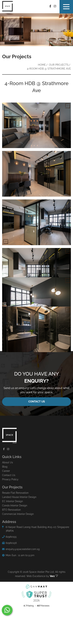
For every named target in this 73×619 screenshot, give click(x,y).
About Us (7, 462)
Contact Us (8, 475)
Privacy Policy (10, 479)
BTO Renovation (11, 509)
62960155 (11, 536)
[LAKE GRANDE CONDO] (36, 125)
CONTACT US (36, 401)
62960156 (11, 543)
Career (6, 471)
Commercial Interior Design (18, 514)
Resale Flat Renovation (15, 492)
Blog (4, 466)
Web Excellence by (40, 576)
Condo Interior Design (14, 505)
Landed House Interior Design (19, 497)
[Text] (7, 610)
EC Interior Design (12, 501)
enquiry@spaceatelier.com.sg (23, 549)
